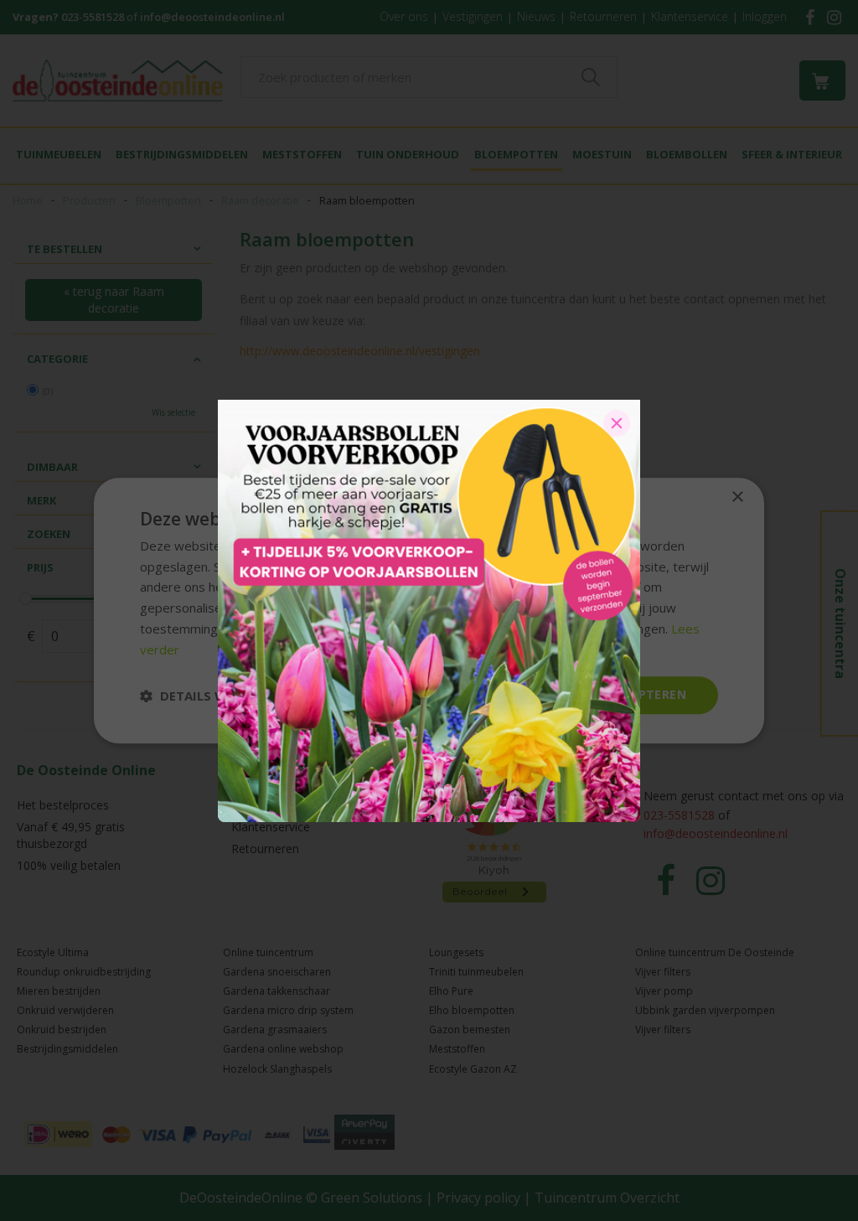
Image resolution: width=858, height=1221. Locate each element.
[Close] (616, 423)
